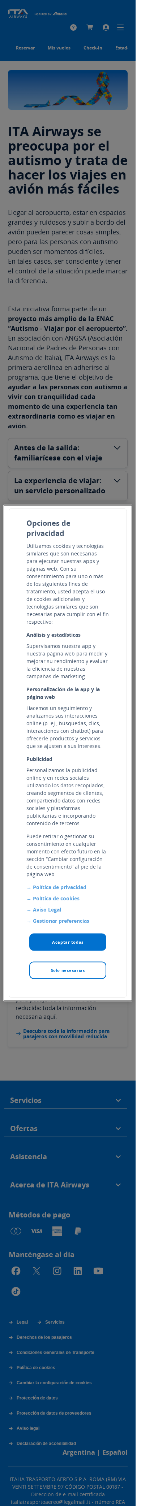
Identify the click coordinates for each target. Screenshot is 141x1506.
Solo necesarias (68, 970)
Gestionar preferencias (61, 920)
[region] (67, 753)
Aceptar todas (67, 942)
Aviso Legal (47, 909)
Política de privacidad (59, 887)
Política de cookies (56, 898)
